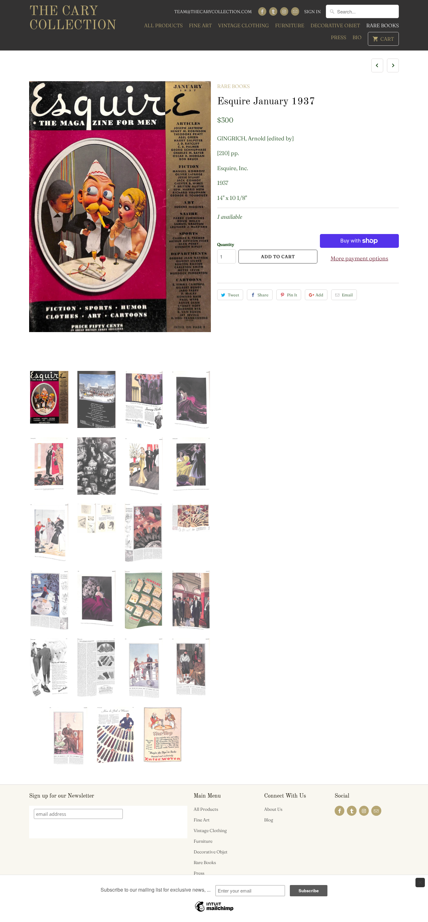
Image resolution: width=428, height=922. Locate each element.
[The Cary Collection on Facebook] (262, 11)
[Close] (420, 882)
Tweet (233, 294)
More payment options (359, 258)
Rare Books (382, 25)
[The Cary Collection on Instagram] (284, 11)
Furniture (289, 25)
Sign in (312, 11)
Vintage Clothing (243, 25)
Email (347, 294)
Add (319, 294)
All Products (163, 25)
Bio (357, 37)
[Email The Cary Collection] (295, 11)
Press (338, 37)
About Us (273, 809)
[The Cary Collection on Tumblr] (273, 11)
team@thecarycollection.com (213, 11)
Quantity (225, 244)
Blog (268, 820)
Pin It (292, 294)
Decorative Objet (335, 25)
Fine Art (200, 25)
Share (263, 294)
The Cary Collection (72, 18)
